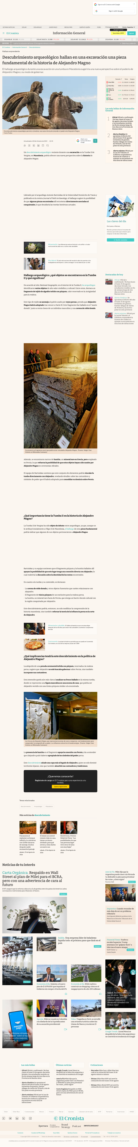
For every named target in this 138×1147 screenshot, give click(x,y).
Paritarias (109, 1112)
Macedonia (49, 806)
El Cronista (6, 47)
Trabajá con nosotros (114, 1133)
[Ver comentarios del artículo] (47, 145)
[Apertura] (43, 1126)
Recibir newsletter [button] (121, 240)
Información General (19, 47)
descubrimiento (34, 47)
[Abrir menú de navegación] (3, 33)
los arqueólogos (88, 285)
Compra (132, 79)
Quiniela (71, 1112)
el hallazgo (69, 529)
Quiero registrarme (60, 786)
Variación (118, 79)
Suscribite (56, 1133)
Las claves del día (116, 221)
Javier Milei (53, 27)
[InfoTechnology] (91, 1126)
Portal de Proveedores (92, 1133)
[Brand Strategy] (65, 1126)
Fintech (51, 1112)
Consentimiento (96, 1136)
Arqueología (38, 806)
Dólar (24, 27)
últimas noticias (9, 27)
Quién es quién (85, 27)
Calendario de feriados (86, 1112)
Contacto (20, 1133)
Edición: (127, 27)
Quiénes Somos (72, 1133)
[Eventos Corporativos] (54, 1126)
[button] (133, 972)
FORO (99, 27)
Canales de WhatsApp (38, 1133)
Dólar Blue (16, 1112)
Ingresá (131, 33)
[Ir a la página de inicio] (12, 33)
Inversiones (121, 1112)
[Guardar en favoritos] (95, 141)
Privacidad (84, 1136)
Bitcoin (41, 1112)
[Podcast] (76, 1126)
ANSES (132, 1112)
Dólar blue (38, 27)
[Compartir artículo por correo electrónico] (43, 145)
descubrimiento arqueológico (39, 152)
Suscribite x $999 (118, 33)
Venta (126, 79)
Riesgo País (68, 27)
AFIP (99, 1112)
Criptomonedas (29, 1112)
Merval (61, 1112)
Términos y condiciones (71, 1136)
